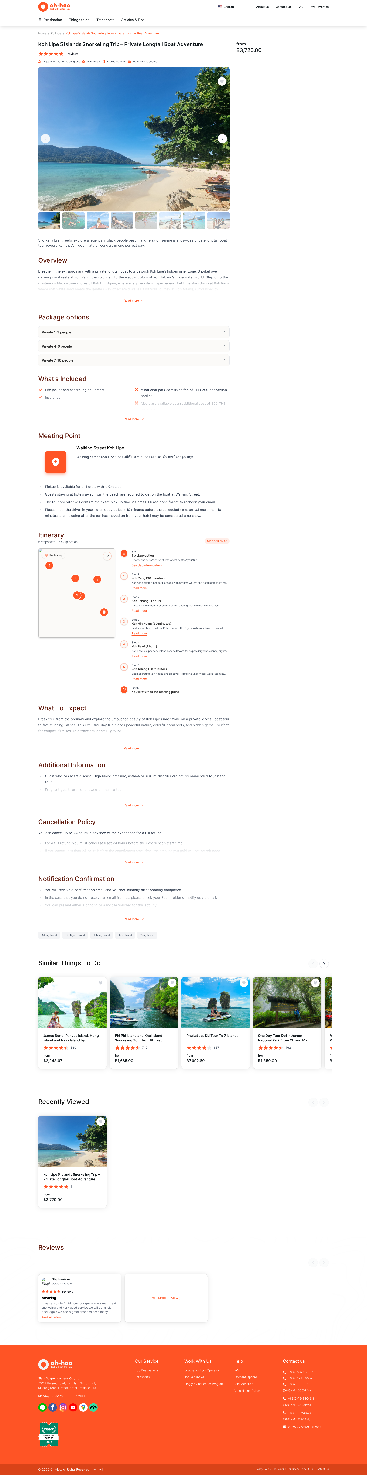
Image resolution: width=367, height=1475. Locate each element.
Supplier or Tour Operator (201, 1370)
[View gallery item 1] (49, 220)
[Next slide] (222, 138)
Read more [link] (139, 588)
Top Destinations (146, 1370)
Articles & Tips (133, 19)
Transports (105, 19)
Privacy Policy (262, 1469)
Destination (52, 19)
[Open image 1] (134, 139)
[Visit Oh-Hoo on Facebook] (52, 1407)
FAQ (301, 6)
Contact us (283, 6)
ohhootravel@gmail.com (304, 1426)
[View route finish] (124, 690)
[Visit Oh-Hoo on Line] (42, 1407)
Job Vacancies (194, 1377)
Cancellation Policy (247, 1390)
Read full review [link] (51, 1317)
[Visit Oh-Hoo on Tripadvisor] (93, 1407)
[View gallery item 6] (170, 220)
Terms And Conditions (286, 1469)
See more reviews (166, 1298)
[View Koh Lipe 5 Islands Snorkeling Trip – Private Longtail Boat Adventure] (72, 1141)
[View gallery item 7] (194, 220)
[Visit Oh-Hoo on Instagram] (63, 1407)
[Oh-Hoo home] (54, 7)
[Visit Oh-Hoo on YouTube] (73, 1407)
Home (42, 33)
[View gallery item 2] (73, 220)
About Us (307, 1469)
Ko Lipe (56, 33)
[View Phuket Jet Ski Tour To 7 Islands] (215, 1002)
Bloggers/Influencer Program (204, 1384)
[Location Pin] (104, 612)
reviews (67, 1291)
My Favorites (320, 6)
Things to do (79, 19)
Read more (131, 300)
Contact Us (322, 1469)
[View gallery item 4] (122, 220)
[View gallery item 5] (146, 220)
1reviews (71, 53)
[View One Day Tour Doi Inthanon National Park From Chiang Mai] (287, 1002)
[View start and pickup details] (124, 553)
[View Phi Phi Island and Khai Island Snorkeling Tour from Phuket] (144, 1002)
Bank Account (243, 1384)
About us (262, 6)
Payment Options (245, 1377)
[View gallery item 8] (218, 220)
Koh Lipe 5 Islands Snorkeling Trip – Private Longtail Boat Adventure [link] (112, 33)
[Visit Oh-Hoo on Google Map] (83, 1407)
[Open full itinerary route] (107, 556)
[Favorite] (222, 81)
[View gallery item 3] (98, 220)
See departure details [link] (147, 565)
